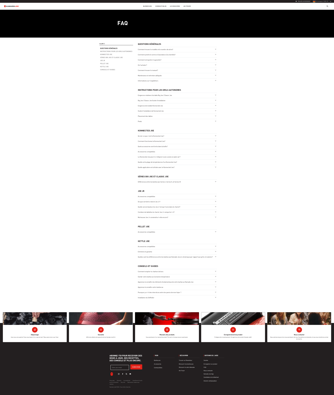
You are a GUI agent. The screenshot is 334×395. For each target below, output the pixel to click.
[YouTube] (130, 374)
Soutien (206, 360)
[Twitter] (126, 374)
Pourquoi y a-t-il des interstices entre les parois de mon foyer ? (159, 292)
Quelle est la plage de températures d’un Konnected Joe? (157, 162)
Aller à (102, 43)
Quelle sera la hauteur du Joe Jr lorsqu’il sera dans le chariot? (159, 207)
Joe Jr (141, 191)
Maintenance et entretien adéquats (150, 75)
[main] (167, 174)
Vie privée (112, 380)
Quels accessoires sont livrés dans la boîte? (153, 146)
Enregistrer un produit (210, 364)
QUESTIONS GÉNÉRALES (149, 44)
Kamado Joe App (209, 374)
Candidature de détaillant (211, 377)
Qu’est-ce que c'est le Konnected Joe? (151, 136)
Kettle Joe (144, 241)
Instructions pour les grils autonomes (159, 90)
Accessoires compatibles (146, 152)
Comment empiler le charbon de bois (150, 271)
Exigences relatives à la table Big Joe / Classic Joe (155, 95)
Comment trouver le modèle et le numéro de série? (155, 49)
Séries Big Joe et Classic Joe (153, 177)
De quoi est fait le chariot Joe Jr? (149, 202)
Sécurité (123, 382)
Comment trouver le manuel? (148, 70)
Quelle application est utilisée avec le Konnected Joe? (156, 167)
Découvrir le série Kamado (187, 367)
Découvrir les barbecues (186, 364)
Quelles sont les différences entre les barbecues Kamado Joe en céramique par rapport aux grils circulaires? (175, 257)
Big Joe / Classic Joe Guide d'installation (151, 100)
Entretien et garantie (145, 252)
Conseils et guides (148, 266)
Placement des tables (145, 116)
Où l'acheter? (142, 65)
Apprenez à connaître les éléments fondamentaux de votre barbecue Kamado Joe (165, 282)
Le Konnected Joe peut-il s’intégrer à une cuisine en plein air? (159, 157)
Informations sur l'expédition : (148, 81)
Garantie (119, 380)
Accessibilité (127, 380)
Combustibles (161, 6)
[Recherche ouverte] (327, 6)
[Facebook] (123, 374)
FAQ (205, 367)
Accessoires (175, 6)
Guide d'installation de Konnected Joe (151, 111)
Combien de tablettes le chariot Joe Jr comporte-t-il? (156, 212)
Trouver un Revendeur (185, 360)
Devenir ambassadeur (210, 381)
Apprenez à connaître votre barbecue (150, 287)
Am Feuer (187, 6)
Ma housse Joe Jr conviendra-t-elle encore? (153, 217)
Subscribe (136, 367)
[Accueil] (12, 6)
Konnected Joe (146, 131)
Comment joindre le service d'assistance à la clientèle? (156, 55)
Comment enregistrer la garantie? (149, 60)
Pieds (140, 121)
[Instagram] (119, 374)
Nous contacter (208, 370)
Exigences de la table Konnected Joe (150, 106)
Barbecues (147, 6)
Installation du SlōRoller (146, 298)
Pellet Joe (143, 227)
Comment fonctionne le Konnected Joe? (151, 141)
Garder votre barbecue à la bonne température (154, 277)
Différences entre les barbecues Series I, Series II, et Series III (159, 182)
